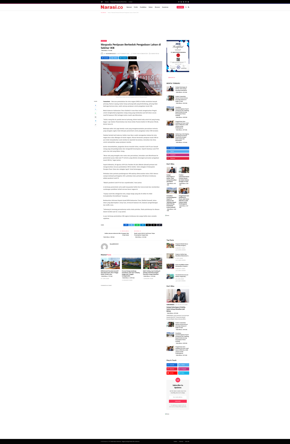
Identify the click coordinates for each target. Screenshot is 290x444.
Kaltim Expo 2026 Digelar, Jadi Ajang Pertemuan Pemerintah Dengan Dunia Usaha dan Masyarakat (182, 138)
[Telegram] (95, 120)
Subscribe (180, 7)
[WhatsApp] (95, 113)
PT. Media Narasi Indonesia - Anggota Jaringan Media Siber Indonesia (124, 441)
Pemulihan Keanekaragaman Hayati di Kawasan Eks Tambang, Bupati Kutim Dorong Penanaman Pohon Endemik (182, 112)
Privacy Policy (178, 406)
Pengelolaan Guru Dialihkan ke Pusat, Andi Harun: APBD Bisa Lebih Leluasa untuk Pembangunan (181, 125)
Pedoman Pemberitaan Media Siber (119, 1)
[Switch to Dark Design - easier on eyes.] (186, 7)
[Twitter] (95, 109)
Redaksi (107, 1)
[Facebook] (95, 105)
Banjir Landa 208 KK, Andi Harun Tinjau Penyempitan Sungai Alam (144, 235)
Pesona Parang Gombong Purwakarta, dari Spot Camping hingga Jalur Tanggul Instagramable (131, 274)
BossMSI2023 (111, 53)
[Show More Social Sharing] (138, 57)
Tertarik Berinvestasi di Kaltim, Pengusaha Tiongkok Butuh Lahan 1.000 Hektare (181, 275)
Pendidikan (143, 7)
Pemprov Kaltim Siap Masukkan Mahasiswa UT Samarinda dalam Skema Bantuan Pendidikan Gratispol (182, 255)
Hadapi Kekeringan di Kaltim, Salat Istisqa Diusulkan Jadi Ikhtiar (181, 89)
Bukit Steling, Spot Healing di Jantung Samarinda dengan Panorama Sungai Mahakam (151, 273)
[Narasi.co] (112, 7)
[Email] (95, 117)
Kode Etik (187, 441)
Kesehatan (165, 7)
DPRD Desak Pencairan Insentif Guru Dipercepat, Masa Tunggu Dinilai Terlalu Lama (109, 273)
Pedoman (181, 441)
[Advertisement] (145, 26)
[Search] (188, 7)
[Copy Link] (95, 124)
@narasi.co (171, 77)
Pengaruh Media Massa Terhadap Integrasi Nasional (181, 244)
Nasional (129, 7)
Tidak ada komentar (140, 53)
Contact (130, 1)
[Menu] (102, 2)
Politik (136, 7)
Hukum (151, 7)
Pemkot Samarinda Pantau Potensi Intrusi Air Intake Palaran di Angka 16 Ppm (181, 100)
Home (109, 12)
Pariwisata (103, 40)
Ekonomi (157, 7)
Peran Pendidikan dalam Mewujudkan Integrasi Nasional (181, 265)
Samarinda (170, 304)
